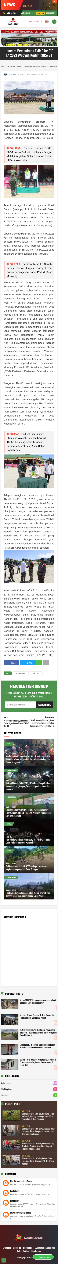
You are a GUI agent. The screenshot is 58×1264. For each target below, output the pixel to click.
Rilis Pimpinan (6, 1089)
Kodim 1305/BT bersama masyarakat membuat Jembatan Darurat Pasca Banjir (38, 1001)
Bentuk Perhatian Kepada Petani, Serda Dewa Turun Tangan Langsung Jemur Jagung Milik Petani (28, 895)
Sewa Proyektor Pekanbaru (20, 1213)
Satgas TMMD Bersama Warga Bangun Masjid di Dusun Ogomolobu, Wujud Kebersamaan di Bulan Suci (38, 1062)
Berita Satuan (20, 673)
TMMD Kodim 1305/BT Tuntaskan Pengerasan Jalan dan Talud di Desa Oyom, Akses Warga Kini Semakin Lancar (38, 1033)
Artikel (9, 743)
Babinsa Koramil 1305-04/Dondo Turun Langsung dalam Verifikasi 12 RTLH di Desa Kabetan (38, 1161)
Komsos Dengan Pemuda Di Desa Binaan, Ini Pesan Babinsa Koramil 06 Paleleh (37, 1016)
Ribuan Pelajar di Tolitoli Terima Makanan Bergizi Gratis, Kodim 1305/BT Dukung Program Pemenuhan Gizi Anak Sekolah (28, 813)
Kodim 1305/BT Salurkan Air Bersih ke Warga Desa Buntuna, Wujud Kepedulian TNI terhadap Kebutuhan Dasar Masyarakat (28, 759)
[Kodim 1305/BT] (29, 1241)
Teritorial (4, 1095)
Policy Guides (23, 1251)
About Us (17, 1248)
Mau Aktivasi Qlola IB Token (21, 1181)
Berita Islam (14, 1191)
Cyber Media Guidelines (45, 1248)
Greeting (36, 673)
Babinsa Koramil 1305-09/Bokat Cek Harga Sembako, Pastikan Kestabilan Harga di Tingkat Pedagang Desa (38, 1146)
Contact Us (27, 1248)
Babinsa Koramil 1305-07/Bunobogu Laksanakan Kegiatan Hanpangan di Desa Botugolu (27, 868)
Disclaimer (36, 1251)
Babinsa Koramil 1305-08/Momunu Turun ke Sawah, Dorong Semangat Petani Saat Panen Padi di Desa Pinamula (38, 1116)
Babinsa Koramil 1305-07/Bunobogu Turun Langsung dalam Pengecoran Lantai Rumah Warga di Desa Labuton (38, 1131)
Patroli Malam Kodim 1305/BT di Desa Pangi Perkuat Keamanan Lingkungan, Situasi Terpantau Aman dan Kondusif (28, 786)
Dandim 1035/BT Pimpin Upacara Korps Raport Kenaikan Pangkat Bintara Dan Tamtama (37, 1046)
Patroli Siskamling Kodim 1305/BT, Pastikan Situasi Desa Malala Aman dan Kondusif (28, 841)
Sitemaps (7, 1248)
